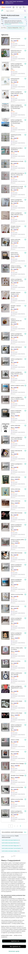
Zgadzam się (15, 941)
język (14, 855)
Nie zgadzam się (15, 946)
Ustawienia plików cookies (19, 929)
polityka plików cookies (7, 935)
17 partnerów (10, 885)
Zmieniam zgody (14, 951)
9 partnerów (16, 886)
